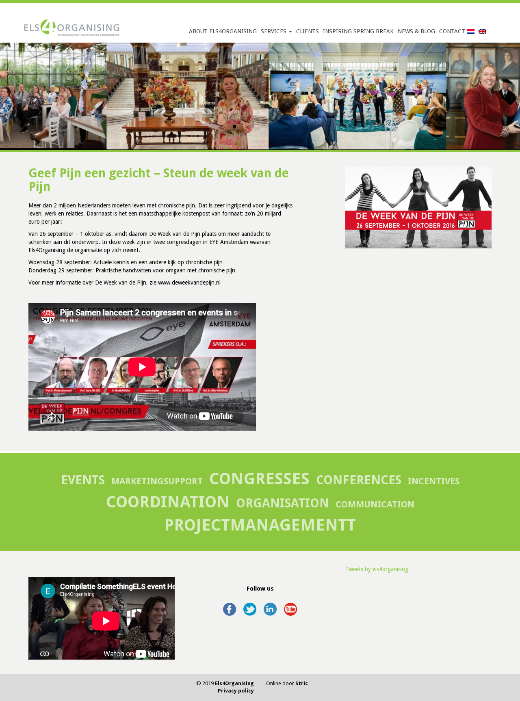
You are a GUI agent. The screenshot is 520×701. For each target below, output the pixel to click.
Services (274, 31)
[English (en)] (482, 31)
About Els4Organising (223, 31)
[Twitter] (249, 605)
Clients (307, 31)
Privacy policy (236, 691)
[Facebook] (229, 605)
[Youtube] (290, 605)
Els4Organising (234, 683)
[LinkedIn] (270, 605)
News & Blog (416, 31)
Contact (452, 31)
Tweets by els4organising (376, 569)
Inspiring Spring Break (358, 31)
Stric (301, 683)
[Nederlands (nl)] (470, 31)
